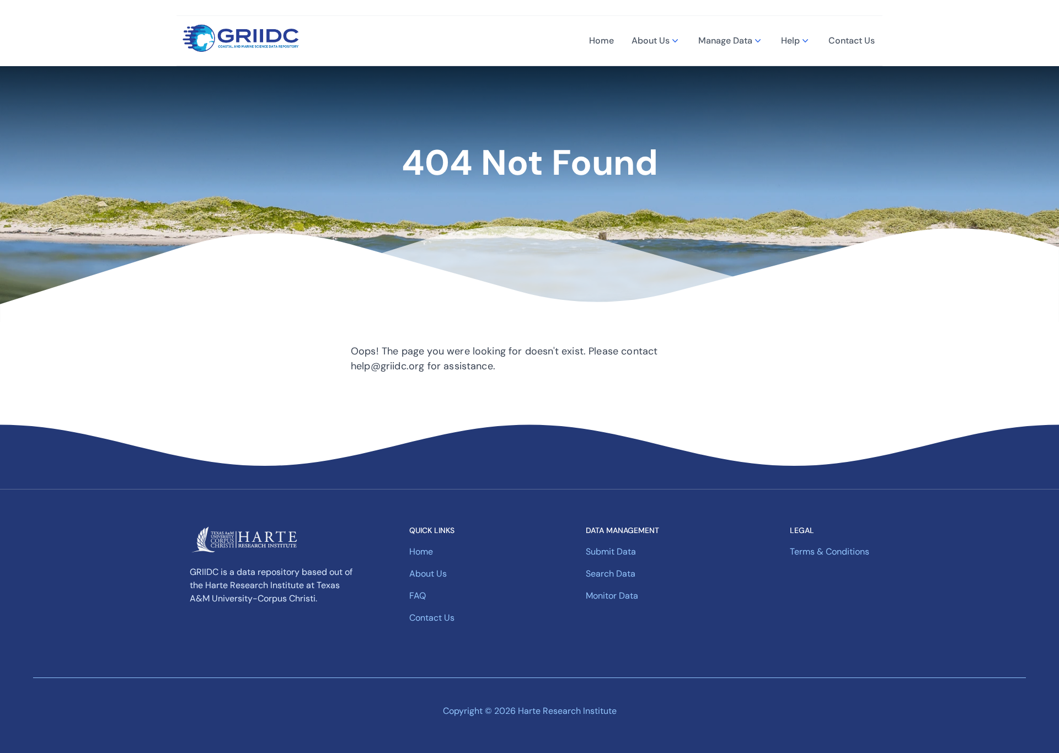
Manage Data (725, 40)
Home (601, 40)
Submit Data (611, 551)
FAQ (417, 595)
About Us (651, 40)
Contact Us (851, 40)
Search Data (610, 573)
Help (790, 40)
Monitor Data (612, 595)
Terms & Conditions (829, 551)
